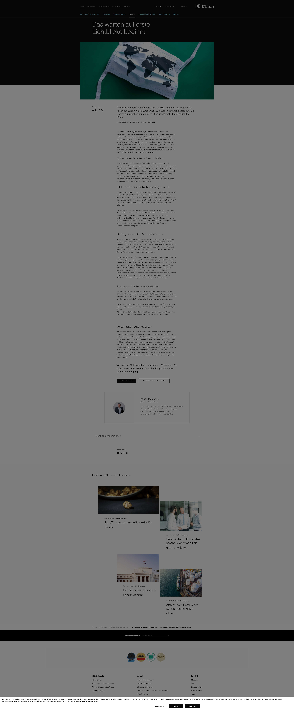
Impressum (94, 701)
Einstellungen (159, 706)
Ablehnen (176, 706)
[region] (147, 703)
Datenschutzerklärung (83, 701)
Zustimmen (192, 706)
